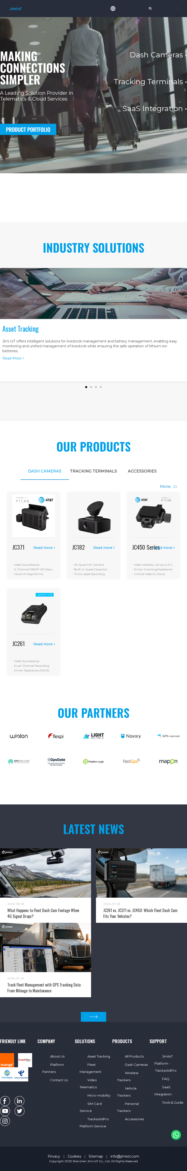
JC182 (78, 547)
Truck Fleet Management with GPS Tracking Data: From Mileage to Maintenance (44, 988)
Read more (43, 547)
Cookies (74, 1156)
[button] (86, 387)
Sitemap (96, 1156)
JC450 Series (146, 547)
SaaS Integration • (154, 108)
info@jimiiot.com (125, 1156)
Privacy (54, 1156)
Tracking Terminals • (150, 81)
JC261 (18, 643)
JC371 (18, 547)
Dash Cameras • (158, 54)
